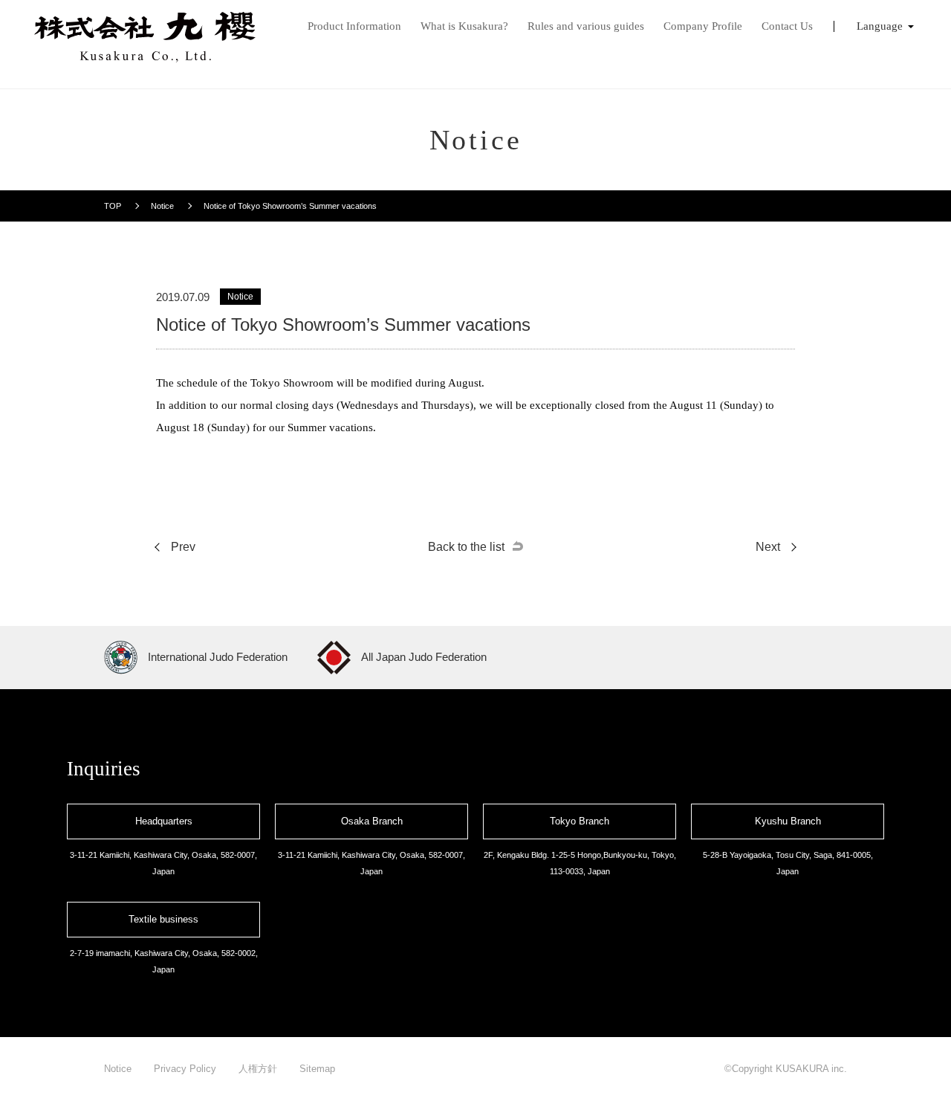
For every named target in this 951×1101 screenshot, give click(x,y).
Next (768, 546)
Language (880, 26)
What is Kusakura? (464, 26)
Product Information (354, 26)
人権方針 (257, 1068)
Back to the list (466, 546)
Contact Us (787, 26)
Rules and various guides (586, 26)
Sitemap (317, 1068)
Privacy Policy (185, 1068)
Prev (183, 546)
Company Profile (702, 26)
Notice (118, 1068)
